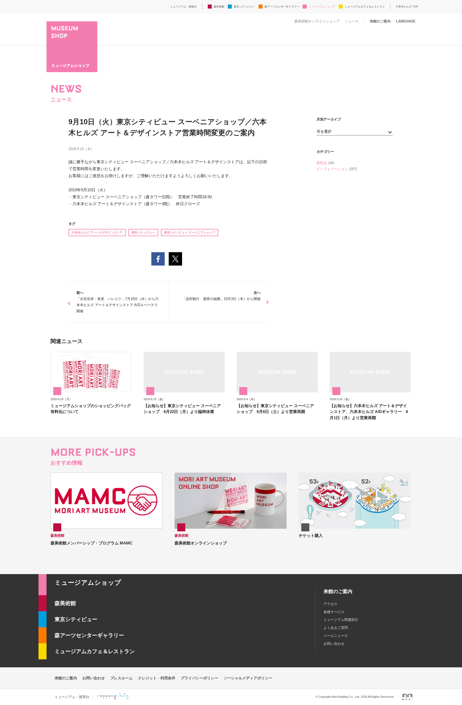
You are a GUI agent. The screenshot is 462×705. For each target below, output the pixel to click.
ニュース (352, 21)
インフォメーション (332, 169)
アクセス (330, 604)
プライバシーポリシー (199, 678)
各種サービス (334, 612)
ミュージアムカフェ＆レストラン (365, 6)
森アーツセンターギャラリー (281, 6)
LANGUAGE (405, 21)
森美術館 (219, 6)
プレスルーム (121, 678)
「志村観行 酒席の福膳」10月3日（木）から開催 (221, 296)
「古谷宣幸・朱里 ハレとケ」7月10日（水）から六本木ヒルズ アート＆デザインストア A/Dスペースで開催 (117, 302)
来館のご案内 (380, 21)
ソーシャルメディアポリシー (248, 678)
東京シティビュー (244, 6)
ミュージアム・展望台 (183, 6)
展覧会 (322, 163)
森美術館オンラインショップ (317, 21)
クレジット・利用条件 (156, 678)
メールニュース (336, 636)
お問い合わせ (334, 644)
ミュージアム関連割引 (341, 620)
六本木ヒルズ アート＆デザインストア (97, 232)
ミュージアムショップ (322, 6)
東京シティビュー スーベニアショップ (189, 232)
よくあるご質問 (336, 628)
